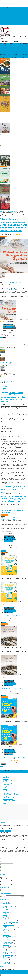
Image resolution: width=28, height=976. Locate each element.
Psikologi (5, 948)
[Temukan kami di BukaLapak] (6, 871)
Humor (4, 792)
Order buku (6, 17)
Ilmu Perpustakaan (8, 799)
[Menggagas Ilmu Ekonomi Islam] (2, 353)
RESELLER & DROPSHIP (9, 19)
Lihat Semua (8, 831)
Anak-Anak (6, 777)
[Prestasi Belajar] (5, 154)
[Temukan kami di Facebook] (6, 857)
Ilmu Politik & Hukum (8, 802)
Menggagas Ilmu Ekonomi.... (7, 354)
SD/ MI (4, 953)
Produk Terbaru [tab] (7, 389)
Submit (2, 831)
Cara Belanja (6, 12)
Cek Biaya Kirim (7, 13)
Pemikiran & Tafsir (7, 943)
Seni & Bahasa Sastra (8, 956)
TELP (8, 49)
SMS (8, 47)
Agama (5, 776)
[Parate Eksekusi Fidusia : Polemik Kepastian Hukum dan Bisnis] (5, 73)
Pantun (7, 950)
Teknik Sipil (6, 962)
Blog (4, 908)
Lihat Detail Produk (8, 541)
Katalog (5, 14)
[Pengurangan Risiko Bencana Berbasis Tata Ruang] (5, 122)
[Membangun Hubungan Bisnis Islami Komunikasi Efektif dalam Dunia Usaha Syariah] (2, 370)
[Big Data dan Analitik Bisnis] (9, 574)
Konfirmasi (6, 16)
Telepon (9, 326)
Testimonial (6, 22)
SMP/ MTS (5, 959)
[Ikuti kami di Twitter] (6, 860)
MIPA (4, 939)
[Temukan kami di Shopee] (6, 865)
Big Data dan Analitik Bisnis (14, 615)
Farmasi (5, 786)
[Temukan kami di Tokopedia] (6, 868)
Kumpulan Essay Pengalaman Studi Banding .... (14, 757)
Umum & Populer (7, 963)
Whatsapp (9, 327)
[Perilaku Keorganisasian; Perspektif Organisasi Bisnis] (2, 379)
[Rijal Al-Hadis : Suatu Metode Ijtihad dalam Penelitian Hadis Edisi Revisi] (14, 519)
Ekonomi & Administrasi (12, 211)
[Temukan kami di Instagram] (6, 862)
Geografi (5, 790)
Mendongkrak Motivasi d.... (7, 362)
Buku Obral (6, 782)
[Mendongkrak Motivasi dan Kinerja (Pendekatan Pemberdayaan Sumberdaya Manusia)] (2, 361)
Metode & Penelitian (8, 936)
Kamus (5, 803)
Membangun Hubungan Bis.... (7, 371)
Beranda (5, 10)
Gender (5, 789)
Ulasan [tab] (4, 388)
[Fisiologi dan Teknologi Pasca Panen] (5, 95)
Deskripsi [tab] (5, 386)
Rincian (7, 770)
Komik (4, 933)
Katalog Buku (6, 23)
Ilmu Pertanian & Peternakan (10, 800)
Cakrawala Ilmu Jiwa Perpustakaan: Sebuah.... (14, 688)
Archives (2, 969)
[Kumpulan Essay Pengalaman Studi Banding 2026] (9, 717)
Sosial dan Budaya (8, 960)
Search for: (3, 896)
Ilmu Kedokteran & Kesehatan (10, 794)
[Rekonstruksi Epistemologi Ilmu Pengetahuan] (5, 84)
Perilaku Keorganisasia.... (6, 381)
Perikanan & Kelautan (8, 946)
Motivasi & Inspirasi (8, 940)
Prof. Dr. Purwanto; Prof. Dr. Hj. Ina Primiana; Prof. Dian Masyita (12, 491)
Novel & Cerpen (7, 942)
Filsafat (5, 787)
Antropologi (6, 779)
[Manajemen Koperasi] (5, 165)
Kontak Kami (22, 45)
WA (8, 50)
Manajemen (6, 935)
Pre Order (3, 337)
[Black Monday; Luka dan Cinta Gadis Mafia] (5, 209)
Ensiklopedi (6, 784)
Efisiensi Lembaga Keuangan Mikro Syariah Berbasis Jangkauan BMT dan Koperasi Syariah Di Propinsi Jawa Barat (13, 225)
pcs (1, 766)
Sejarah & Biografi (8, 955)
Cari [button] (17, 41)
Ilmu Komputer (7, 796)
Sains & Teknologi (7, 952)
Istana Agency (15, 489)
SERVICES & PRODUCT (9, 20)
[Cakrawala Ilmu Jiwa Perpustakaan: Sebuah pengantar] (9, 646)
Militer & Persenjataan (8, 938)
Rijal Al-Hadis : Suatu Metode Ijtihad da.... (14, 544)
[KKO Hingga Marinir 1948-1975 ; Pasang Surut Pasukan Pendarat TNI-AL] (5, 193)
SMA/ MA (5, 958)
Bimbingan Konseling (8, 780)
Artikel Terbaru (7, 24)
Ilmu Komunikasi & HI (8, 797)
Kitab (4, 932)
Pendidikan (6, 945)
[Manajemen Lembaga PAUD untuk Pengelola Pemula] (5, 111)
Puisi (4, 949)
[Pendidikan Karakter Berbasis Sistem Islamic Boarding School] (5, 143)
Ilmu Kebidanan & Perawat (10, 793)
